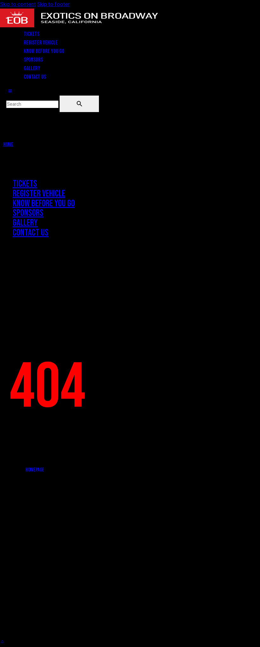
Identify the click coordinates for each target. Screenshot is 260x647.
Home (8, 144)
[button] (10, 91)
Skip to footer (53, 4)
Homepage (34, 470)
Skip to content (18, 4)
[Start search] (79, 104)
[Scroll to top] (2, 640)
